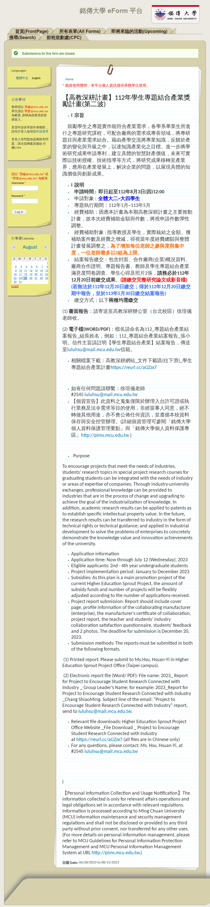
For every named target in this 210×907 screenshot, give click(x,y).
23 (15, 278)
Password (18, 196)
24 (20, 278)
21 (41, 274)
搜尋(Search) (22, 37)
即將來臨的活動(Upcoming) (139, 31)
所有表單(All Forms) (79, 31)
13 (36, 270)
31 (20, 282)
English (36, 78)
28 (41, 278)
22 (46, 274)
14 (41, 270)
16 (15, 274)
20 (36, 274)
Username (18, 183)
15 (46, 270)
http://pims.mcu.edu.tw (105, 435)
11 (25, 270)
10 (20, 270)
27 (36, 278)
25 (25, 278)
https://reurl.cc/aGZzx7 (134, 367)
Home (69, 79)
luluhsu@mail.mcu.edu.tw (93, 349)
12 (31, 270)
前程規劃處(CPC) (64, 37)
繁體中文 (22, 78)
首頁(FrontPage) (31, 31)
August (30, 247)
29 (46, 278)
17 (20, 274)
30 (15, 282)
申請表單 (42, 131)
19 (31, 274)
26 (31, 278)
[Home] (177, 14)
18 (25, 274)
